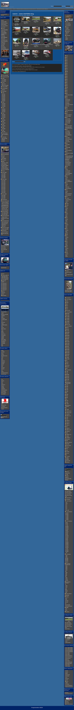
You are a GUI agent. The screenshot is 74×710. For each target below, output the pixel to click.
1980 (67, 71)
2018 (66, 217)
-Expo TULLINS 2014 (68, 193)
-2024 (67, 252)
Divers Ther (68, 324)
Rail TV (3, 291)
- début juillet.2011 (4, 138)
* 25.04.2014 (3, 114)
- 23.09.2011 (3, 99)
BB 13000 (66, 551)
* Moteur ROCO (67, 664)
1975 (66, 63)
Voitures (67, 596)
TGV (66, 360)
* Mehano (2, 332)
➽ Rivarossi (67, 678)
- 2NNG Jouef (3, 226)
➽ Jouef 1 (66, 670)
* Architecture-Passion (4, 372)
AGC (66, 576)
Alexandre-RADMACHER (5, 49)
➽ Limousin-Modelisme (68, 685)
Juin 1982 (66, 474)
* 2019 (3, 124)
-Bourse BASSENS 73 (68, 181)
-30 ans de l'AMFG (68, 116)
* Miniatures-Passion (4, 407)
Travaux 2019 (3, 192)
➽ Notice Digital (67, 666)
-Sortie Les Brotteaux (68, 139)
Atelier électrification (5, 215)
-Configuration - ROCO (4, 162)
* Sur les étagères (4, 311)
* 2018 (3, 121)
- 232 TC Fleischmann (4, 222)
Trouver (13, 61)
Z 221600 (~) (68, 437)
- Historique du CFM (5, 76)
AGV (67, 368)
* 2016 (3, 118)
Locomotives (68, 297)
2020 (66, 228)
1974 (66, 62)
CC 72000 (67, 316)
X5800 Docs (67, 477)
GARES (67, 607)
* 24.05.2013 (3, 109)
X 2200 (67, 389)
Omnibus (66, 580)
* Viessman (3, 367)
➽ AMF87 (66, 682)
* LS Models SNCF (4, 319)
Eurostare (67, 365)
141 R (66, 502)
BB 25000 (67, 344)
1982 (66, 74)
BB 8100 (67, 329)
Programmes (3, 292)
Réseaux (67, 366)
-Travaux (66, 169)
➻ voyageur (67, 28)
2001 (66, 113)
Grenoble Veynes (3, 267)
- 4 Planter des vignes (4, 207)
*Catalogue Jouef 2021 (4, 314)
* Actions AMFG (5, 86)
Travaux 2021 (3, 196)
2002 (66, 117)
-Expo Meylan (67, 103)
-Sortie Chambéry (68, 120)
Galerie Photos (68, 497)
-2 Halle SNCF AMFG (4, 214)
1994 (66, 93)
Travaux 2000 (4, 172)
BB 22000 (67, 354)
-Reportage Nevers (68, 162)
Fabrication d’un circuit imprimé (5, 219)
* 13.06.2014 (3, 117)
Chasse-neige (68, 445)
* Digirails (2, 380)
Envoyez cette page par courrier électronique (57, 11)
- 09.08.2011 (3, 139)
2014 (66, 189)
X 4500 (67, 391)
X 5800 (67, 386)
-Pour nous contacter (4, 25)
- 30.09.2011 (3, 100)
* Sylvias (2, 354)
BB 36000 (66, 546)
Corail (67, 450)
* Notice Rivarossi (68, 658)
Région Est (66, 701)
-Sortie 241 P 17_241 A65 (69, 153)
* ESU (2, 344)
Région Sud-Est (67, 700)
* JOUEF (2, 313)
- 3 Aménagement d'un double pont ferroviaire (4, 205)
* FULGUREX (3, 343)
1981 (66, 73)
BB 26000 (67, 349)
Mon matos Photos (68, 491)
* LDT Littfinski (3, 391)
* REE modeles (3, 339)
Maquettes (68, 31)
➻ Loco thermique (68, 24)
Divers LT (67, 380)
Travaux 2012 (3, 183)
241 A (67, 307)
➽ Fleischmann (67, 674)
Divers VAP (68, 310)
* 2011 (3, 92)
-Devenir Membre (3, 24)
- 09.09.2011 (3, 98)
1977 (66, 66)
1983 (66, 76)
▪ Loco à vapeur (68, 299)
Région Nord (67, 702)
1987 (66, 82)
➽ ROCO (66, 673)
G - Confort (68, 456)
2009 (66, 151)
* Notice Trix (67, 659)
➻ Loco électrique (68, 25)
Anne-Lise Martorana (4, 41)
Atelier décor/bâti (5, 211)
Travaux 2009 (3, 177)
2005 (66, 136)
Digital (3, 161)
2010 (66, 154)
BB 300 (67, 327)
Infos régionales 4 (4, 287)
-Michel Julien (3, 31)
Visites (25, 15)
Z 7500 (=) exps (68, 412)
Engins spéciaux (69, 442)
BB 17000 (67, 343)
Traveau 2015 (3, 187)
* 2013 (3, 107)
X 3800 (67, 388)
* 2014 (3, 113)
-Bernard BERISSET (4, 37)
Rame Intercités (67, 604)
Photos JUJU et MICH (68, 291)
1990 (67, 87)
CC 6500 (67, 357)
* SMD (2, 403)
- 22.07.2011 (3, 94)
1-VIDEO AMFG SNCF (4, 276)
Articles (67, 270)
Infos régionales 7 (4, 289)
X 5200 (67, 394)
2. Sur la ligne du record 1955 (69, 275)
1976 (66, 65)
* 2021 (3, 130)
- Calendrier (3, 89)
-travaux (66, 242)
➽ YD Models (67, 684)
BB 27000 (67, 351)
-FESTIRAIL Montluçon (68, 157)
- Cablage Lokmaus (4, 166)
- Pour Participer (4, 88)
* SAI (2, 370)
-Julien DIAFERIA (3, 32)
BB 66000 (67, 374)
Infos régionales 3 (4, 285)
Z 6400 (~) (67, 425)
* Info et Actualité (5, 75)
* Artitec (2, 371)
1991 (66, 88)
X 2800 (67, 402)
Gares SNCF (67, 459)
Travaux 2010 (4, 179)
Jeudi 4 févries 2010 (68, 478)
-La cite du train (67, 170)
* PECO (2, 350)
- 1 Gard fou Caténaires (4, 202)
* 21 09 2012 (3, 106)
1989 (66, 85)
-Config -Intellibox (4, 164)
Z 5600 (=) (67, 428)
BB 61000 (67, 377)
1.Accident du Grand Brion (68, 273)
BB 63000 (67, 376)
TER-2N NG (68, 439)
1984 (66, 77)
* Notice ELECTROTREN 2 (69, 651)
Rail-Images (4, 295)
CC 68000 (67, 318)
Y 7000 (67, 371)
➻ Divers (66, 39)
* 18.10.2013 (3, 111)
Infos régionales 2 (4, 284)
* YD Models (3, 388)
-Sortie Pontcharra (68, 188)
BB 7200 (67, 355)
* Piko (2, 326)
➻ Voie (66, 36)
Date (22, 15)
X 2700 (67, 400)
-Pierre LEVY (3, 38)
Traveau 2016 (3, 188)
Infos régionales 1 (4, 283)
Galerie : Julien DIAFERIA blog (23, 14)
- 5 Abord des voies (4, 208)
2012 (66, 176)
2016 (66, 206)
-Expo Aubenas (67, 100)
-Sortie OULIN (67, 144)
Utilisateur (28, 15)
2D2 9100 (66, 531)
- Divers (3, 82)
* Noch (2, 359)
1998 (66, 107)
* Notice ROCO (67, 660)
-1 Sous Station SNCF (4, 212)
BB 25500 (67, 332)
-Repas (66, 185)
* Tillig (2, 330)
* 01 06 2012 (3, 103)
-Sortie (67, 205)
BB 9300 (67, 340)
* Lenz (2, 379)
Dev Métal (67, 451)
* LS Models (3, 318)
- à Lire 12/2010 (3, 79)
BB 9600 (66, 539)
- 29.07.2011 (3, 95)
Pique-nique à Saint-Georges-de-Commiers (68, 128)
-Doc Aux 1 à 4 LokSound (5, 169)
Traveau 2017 (3, 189)
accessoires (68, 35)
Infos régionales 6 (4, 288)
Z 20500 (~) (68, 431)
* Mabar (2, 331)
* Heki (2, 358)
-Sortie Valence (67, 141)
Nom (20, 15)
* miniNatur (3, 351)
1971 (66, 57)
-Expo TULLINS (67, 132)
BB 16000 (67, 341)
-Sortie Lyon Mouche (68, 150)
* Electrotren (3, 322)
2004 (66, 129)
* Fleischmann (3, 335)
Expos (2, 252)
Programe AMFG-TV (5, 275)
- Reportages (4, 91)
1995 (66, 96)
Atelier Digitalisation (5, 220)
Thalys (67, 363)
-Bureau (3, 28)
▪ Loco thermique (69, 511)
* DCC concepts (3, 392)
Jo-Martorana (3, 42)
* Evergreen (3, 362)
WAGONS (67, 443)
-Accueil (2, 20)
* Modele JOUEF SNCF (68, 662)
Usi (66, 454)
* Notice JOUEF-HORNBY (69, 647)
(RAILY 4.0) (2, 155)
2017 (66, 212)
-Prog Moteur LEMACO (4, 165)
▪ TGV (66, 552)
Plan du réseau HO (5, 154)
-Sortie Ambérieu (67, 163)
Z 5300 (67, 418)
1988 (66, 84)
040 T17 (67, 471)
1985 (66, 79)
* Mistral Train (3, 334)
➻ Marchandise (67, 29)
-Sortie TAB (67, 140)
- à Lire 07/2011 (3, 81)
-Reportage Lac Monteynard (67, 159)
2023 (66, 246)
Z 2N (66, 426)
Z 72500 (67, 403)
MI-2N (66, 589)
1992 (66, 90)
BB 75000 (67, 315)
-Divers (66, 202)
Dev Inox (67, 453)
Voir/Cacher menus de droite (59, 10)
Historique (2, 273)
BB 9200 (67, 338)
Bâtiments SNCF (67, 460)
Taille (32, 15)
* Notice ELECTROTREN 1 (69, 650)
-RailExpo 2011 (67, 174)
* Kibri (2, 366)
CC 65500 (67, 321)
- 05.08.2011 (3, 96)
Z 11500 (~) (68, 414)
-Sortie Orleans (67, 180)
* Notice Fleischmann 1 (68, 655)
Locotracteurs (68, 369)
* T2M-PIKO (3, 315)
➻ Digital (66, 38)
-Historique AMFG (4, 21)
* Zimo (2, 383)
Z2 (65, 584)
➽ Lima (66, 677)
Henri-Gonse (3, 46)
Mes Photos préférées (68, 492)
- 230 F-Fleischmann (4, 223)
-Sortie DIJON (67, 137)
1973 (66, 60)
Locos (67, 21)
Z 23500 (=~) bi (68, 434)
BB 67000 (67, 313)
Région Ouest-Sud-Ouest (69, 704)
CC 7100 (67, 330)
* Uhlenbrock (3, 384)
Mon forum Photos (68, 625)
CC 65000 (67, 319)
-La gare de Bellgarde (68, 173)
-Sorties (66, 232)
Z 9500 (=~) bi (68, 415)
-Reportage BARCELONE (69, 156)
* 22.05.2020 (3, 128)
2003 (66, 124)
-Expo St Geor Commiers (69, 104)
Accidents (68, 462)
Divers (67, 448)
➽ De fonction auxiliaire (68, 693)
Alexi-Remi (2, 45)
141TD (67, 302)
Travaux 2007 (3, 175)
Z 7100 (67, 417)
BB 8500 (67, 333)
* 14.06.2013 (3, 110)
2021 (66, 235)
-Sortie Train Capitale (68, 125)
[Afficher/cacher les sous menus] (1, 28)
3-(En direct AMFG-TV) (4, 279)
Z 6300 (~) (67, 423)
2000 (67, 111)
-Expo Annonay (67, 99)
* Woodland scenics (4, 355)
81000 (67, 397)
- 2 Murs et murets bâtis (5, 203)
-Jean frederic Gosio (4, 40)
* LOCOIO (2, 387)
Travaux (3, 170)
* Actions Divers (5, 133)
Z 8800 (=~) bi (68, 429)
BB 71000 (67, 379)
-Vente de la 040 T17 (68, 114)
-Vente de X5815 (67, 121)
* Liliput (2, 323)
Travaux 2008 (3, 176)
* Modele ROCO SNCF (68, 663)
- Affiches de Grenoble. (4, 85)
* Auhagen (2, 363)
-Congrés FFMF (67, 133)
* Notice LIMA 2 (67, 654)
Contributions (4, 199)
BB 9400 (67, 346)
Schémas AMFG (3, 158)
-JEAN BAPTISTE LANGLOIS (3, 34)
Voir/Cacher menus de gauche (14, 10)
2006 (66, 143)
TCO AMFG (2, 157)
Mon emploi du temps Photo (68, 496)
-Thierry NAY (3, 36)
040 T (67, 304)
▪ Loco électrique (69, 521)
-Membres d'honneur (4, 23)
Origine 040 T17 (67, 473)
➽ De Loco (66, 692)
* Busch (2, 353)
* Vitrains (2, 327)
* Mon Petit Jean (3, 374)
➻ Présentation (67, 639)
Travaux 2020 (3, 195)
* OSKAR (2, 336)
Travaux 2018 (3, 191)
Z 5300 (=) (67, 420)
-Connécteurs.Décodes (4, 168)
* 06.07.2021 (3, 131)
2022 (66, 241)
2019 (66, 223)
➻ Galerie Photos (67, 642)
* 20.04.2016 (3, 120)
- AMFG (3, 78)
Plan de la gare (3, 248)
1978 (66, 68)
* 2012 (3, 102)
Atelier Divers (4, 230)
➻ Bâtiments (67, 32)
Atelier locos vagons (5, 227)
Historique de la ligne (68, 290)
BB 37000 (67, 352)
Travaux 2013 (3, 184)
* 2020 (3, 127)
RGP (66, 392)
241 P (67, 305)
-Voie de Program (68, 199)
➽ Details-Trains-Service (68, 686)
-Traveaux (66, 224)
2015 (66, 196)
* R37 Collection (3, 340)
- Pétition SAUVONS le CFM (4, 135)
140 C (67, 308)
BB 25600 (67, 335)
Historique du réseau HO (5, 245)
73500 (67, 440)
